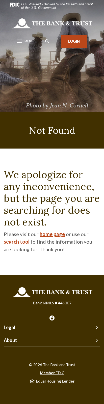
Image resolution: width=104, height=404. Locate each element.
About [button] (10, 340)
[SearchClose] (47, 41)
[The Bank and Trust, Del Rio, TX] (52, 23)
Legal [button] (9, 327)
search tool (17, 242)
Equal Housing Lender (55, 381)
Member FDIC (52, 372)
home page (52, 234)
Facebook (52, 318)
